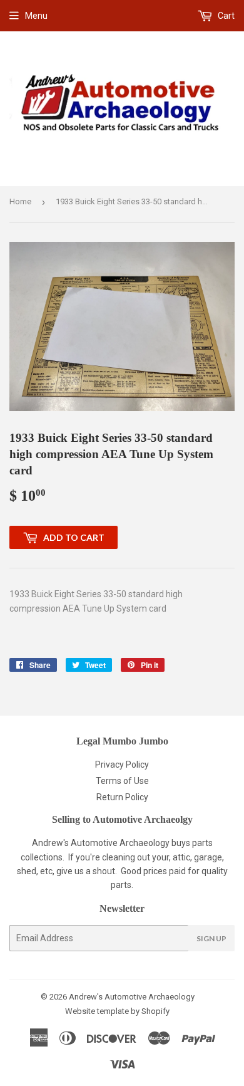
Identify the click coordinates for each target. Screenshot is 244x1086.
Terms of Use (122, 781)
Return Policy (122, 797)
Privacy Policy (122, 765)
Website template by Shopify (117, 1011)
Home (20, 201)
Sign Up (211, 938)
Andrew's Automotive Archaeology (132, 996)
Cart (225, 16)
